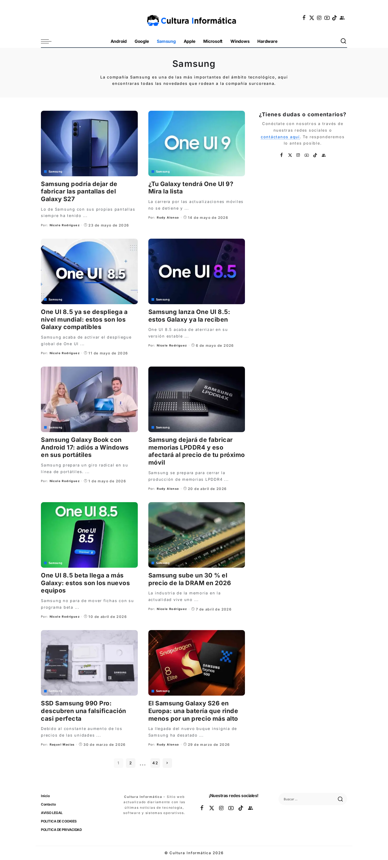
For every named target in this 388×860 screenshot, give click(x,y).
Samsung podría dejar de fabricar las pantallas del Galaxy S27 (79, 191)
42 (155, 763)
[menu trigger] (49, 41)
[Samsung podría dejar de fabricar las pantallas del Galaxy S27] (89, 143)
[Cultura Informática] (194, 17)
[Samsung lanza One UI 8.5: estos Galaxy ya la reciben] (196, 271)
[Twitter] (312, 17)
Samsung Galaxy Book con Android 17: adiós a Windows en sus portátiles (85, 447)
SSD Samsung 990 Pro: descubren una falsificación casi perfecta (83, 711)
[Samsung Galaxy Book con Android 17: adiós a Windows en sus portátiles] (89, 399)
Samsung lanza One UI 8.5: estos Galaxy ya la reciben (189, 315)
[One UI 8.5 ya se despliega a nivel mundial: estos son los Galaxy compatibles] (89, 271)
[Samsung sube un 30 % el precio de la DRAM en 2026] (196, 535)
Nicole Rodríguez (65, 225)
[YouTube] (327, 17)
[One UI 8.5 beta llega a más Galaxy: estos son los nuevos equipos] (89, 535)
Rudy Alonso (168, 217)
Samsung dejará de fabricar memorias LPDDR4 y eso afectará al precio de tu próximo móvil (196, 451)
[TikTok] (335, 17)
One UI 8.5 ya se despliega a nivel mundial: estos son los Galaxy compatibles (84, 319)
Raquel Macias (62, 744)
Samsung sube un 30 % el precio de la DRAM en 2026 (189, 579)
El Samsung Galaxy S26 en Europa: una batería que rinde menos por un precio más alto (193, 711)
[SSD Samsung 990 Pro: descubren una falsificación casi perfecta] (89, 663)
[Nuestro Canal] (342, 17)
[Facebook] (304, 17)
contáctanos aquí (280, 137)
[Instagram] (320, 17)
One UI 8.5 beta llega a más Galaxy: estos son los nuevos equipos (85, 583)
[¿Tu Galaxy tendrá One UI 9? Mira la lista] (196, 143)
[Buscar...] (343, 41)
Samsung (56, 171)
